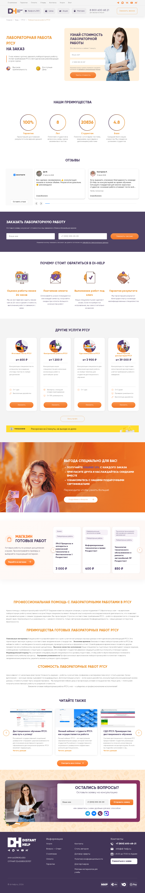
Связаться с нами (121, 861)
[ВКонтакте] (94, 813)
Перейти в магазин (19, 562)
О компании (12, 3)
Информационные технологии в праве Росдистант (95, 548)
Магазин (81, 11)
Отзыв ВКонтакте (42, 195)
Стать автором (82, 849)
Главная (9, 20)
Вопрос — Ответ (53, 849)
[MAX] (106, 813)
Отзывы (43, 3)
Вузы (17, 20)
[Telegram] (118, 3)
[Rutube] (136, 3)
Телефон (87, 62)
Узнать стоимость (83, 75)
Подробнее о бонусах (81, 499)
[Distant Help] (15, 11)
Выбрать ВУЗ (33, 11)
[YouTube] (131, 3)
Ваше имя (87, 55)
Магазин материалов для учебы (86, 870)
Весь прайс (72, 419)
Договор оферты (82, 854)
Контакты (52, 3)
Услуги (62, 3)
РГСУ (23, 20)
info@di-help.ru (123, 849)
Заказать (21, 405)
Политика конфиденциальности (89, 859)
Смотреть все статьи (72, 763)
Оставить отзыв (19, 202)
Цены (51, 11)
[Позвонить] (100, 813)
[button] (36, 203)
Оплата (34, 3)
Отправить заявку (122, 802)
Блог (70, 3)
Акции (65, 11)
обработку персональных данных (89, 69)
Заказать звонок (127, 11)
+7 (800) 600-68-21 (126, 844)
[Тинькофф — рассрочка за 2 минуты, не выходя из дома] (72, 428)
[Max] (122, 3)
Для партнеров (82, 864)
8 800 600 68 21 (99, 10)
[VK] (127, 3)
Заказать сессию (124, 236)
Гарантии (24, 3)
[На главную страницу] (22, 842)
